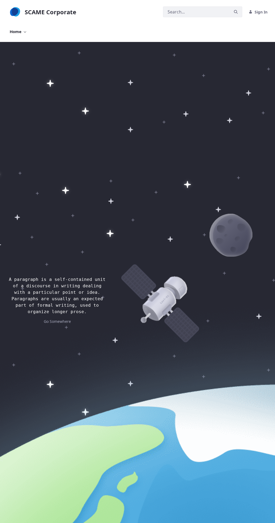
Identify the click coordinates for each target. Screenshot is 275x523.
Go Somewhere (57, 321)
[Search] (236, 12)
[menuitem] (18, 31)
